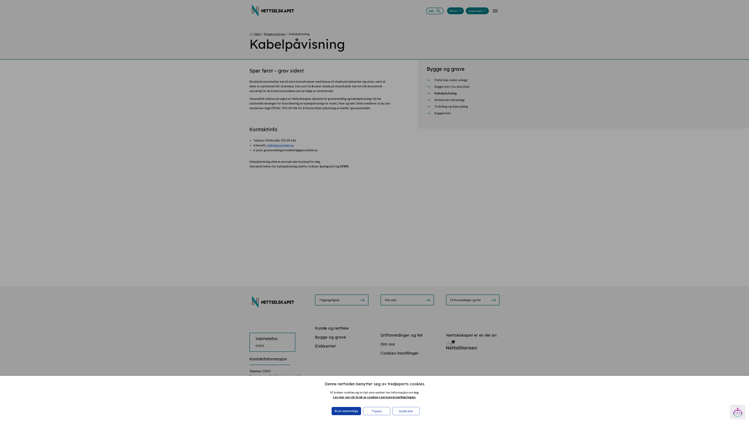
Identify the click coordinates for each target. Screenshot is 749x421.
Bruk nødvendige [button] (346, 411)
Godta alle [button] (406, 411)
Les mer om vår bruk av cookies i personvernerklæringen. (374, 397)
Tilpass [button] (376, 411)
